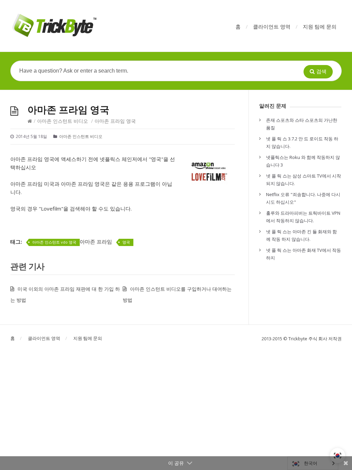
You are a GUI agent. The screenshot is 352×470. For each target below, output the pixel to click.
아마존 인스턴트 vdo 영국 (54, 242)
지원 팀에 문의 (320, 26)
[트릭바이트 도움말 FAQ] (53, 26)
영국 (126, 242)
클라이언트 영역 (271, 26)
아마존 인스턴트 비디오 (62, 121)
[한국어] (337, 455)
